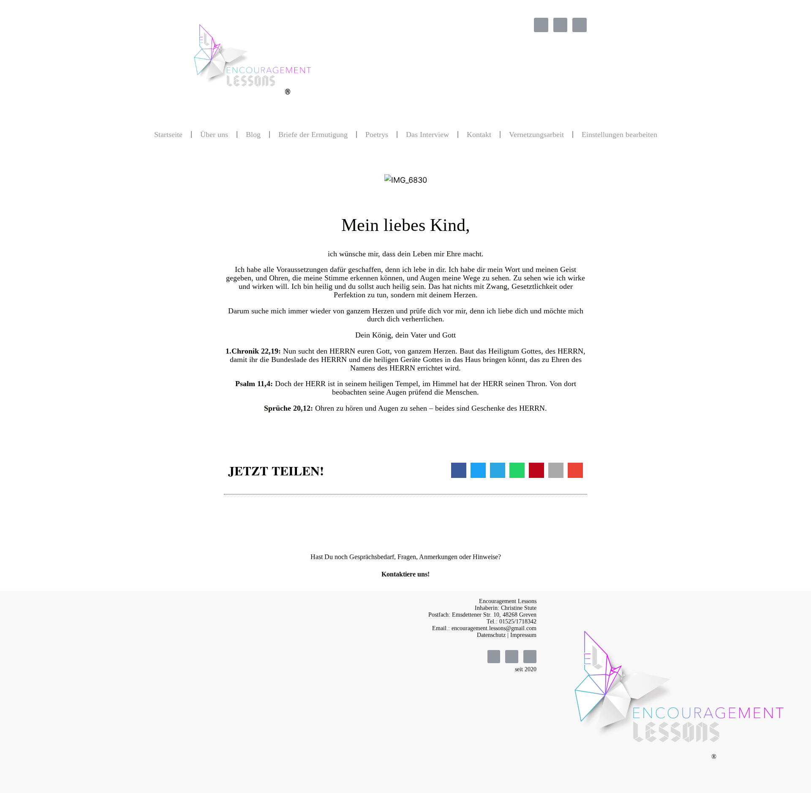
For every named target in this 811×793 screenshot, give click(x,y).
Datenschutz (491, 635)
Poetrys (376, 134)
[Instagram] (560, 25)
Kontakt (479, 134)
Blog (253, 134)
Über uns (214, 134)
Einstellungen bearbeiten (619, 134)
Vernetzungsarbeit (536, 134)
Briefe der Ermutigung (313, 134)
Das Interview (427, 134)
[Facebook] (541, 25)
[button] (458, 470)
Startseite (168, 134)
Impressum (523, 635)
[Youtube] (579, 25)
